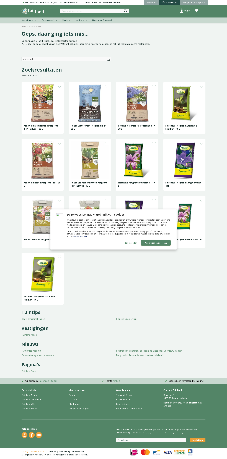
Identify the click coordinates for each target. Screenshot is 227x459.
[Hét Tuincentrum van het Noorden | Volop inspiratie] (33, 11)
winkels (75, 2)
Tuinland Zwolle (29, 408)
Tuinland (33, 451)
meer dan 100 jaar (48, 2)
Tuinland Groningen (32, 399)
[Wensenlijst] (197, 11)
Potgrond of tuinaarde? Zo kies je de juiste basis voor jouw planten (149, 350)
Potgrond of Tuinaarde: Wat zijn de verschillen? (139, 355)
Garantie (73, 399)
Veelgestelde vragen (79, 408)
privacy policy (178, 433)
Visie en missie (123, 399)
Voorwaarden (78, 451)
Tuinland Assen (29, 334)
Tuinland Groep (29, 371)
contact (193, 402)
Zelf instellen (131, 243)
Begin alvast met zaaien (33, 318)
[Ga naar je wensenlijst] (197, 11)
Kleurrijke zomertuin (126, 318)
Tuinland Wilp (28, 404)
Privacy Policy (64, 451)
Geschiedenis (122, 404)
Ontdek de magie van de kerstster (38, 355)
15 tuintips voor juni (31, 350)
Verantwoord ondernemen (129, 408)
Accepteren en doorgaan (156, 243)
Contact (72, 395)
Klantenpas (74, 404)
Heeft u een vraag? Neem (176, 402)
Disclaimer (52, 451)
